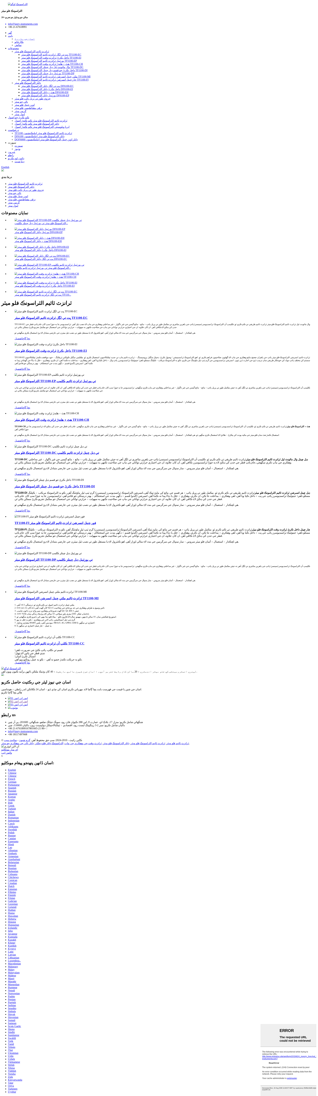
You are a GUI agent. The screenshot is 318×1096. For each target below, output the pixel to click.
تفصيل (18, 338)
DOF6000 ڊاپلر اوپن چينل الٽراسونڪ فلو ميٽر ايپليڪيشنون (46, 139)
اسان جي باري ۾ (25, 38)
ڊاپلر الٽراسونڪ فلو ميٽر (28, 82)
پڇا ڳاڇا (26, 338)
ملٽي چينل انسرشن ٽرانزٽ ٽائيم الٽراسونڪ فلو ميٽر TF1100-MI (55, 76)
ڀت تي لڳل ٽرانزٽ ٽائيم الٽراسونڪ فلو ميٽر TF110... (43, 294)
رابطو (11, 155)
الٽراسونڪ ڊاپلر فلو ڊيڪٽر (49, 743)
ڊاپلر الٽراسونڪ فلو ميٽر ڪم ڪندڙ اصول (37, 123)
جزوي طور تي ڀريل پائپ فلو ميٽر (33, 98)
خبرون (11, 152)
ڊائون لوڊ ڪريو (16, 158)
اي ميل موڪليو (9, 749)
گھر (10, 32)
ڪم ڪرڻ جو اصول (18, 117)
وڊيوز (17, 149)
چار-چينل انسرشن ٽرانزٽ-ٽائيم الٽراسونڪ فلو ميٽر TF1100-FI (54, 79)
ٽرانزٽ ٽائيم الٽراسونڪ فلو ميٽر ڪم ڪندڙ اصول (41, 120)
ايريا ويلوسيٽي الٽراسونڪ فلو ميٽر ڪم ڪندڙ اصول (42, 126)
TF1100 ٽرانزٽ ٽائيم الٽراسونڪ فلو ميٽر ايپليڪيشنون (43, 133)
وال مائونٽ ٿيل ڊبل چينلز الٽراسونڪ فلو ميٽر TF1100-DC (52, 67)
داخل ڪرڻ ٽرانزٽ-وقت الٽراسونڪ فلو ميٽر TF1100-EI (51, 57)
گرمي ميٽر (20, 111)
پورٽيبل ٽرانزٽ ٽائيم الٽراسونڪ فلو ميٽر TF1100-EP (49, 60)
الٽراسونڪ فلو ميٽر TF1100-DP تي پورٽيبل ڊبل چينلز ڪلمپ (54, 559)
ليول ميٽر (20, 114)
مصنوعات (13, 48)
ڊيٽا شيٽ (19, 161)
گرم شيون (24, 740)
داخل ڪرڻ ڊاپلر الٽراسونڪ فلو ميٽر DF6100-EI (47, 89)
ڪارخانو (19, 42)
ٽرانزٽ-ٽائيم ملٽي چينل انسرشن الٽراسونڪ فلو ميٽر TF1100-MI (57, 598)
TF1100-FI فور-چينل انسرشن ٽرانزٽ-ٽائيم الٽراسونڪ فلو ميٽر (55, 523)
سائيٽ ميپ (10, 740)
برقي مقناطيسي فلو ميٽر (28, 108)
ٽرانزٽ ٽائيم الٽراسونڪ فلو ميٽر (32, 51)
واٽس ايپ (6, 752)
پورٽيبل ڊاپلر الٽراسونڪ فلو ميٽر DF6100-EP (45, 95)
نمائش (18, 45)
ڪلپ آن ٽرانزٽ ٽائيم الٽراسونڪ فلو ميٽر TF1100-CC (49, 643)
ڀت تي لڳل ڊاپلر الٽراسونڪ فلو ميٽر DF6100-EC (47, 86)
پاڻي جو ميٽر (21, 101)
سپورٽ (19, 145)
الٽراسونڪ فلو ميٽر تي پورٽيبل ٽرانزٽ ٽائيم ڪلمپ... (43, 268)
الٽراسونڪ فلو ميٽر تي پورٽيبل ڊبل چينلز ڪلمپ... (41, 223)
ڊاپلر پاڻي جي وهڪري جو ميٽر (17, 743)
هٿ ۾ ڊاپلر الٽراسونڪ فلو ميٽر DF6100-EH (44, 92)
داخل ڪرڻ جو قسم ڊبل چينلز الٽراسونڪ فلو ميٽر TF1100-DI (55, 486)
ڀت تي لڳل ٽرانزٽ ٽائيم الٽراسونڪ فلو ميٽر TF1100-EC (51, 54)
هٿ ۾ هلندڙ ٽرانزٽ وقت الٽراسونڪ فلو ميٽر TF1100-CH (52, 64)
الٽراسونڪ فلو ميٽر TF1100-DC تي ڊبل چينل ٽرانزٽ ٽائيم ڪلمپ (57, 452)
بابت (10, 35)
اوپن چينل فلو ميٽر (25, 104)
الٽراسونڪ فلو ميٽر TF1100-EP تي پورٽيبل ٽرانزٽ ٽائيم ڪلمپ (55, 381)
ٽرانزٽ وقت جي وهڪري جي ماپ (83, 743)
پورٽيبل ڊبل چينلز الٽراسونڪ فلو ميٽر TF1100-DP (47, 73)
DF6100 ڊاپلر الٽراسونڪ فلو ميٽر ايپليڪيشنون (39, 136)
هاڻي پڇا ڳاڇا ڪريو (11, 692)
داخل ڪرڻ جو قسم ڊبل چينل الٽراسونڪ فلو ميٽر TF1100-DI (54, 70)
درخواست (13, 130)
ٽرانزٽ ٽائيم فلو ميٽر (177, 743)
